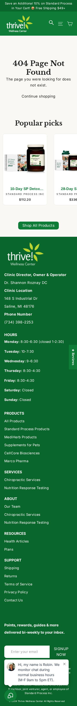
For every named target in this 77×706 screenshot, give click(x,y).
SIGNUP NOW (63, 652)
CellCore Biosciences (22, 453)
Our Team (12, 506)
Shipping (11, 568)
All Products (14, 421)
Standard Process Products (27, 429)
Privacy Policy (16, 592)
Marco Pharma (16, 461)
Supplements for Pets (22, 445)
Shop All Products (38, 225)
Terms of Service (18, 584)
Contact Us (13, 600)
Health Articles (16, 541)
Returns (10, 576)
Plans (8, 549)
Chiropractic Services (22, 480)
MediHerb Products (20, 437)
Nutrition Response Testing (26, 488)
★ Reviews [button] (73, 357)
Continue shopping (38, 96)
